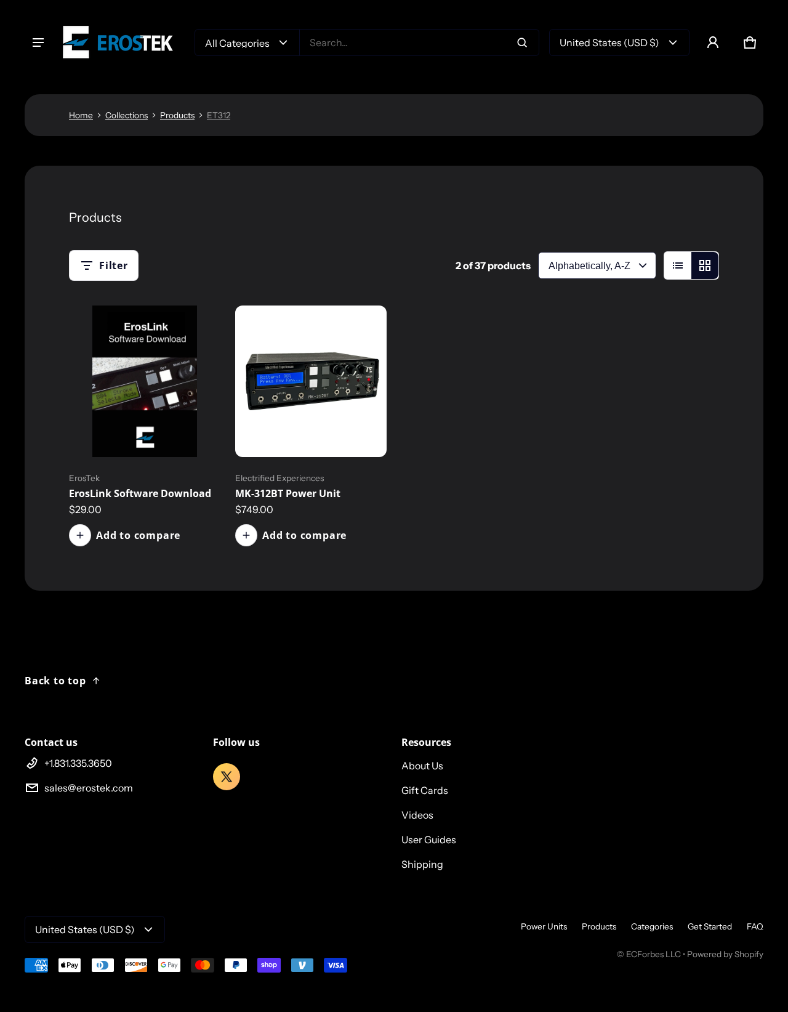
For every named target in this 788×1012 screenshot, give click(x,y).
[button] (749, 42)
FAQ (755, 926)
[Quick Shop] (170, 431)
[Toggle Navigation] (38, 42)
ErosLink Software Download (140, 493)
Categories (652, 926)
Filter (113, 265)
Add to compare (138, 535)
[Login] (712, 42)
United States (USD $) (609, 42)
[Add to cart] (194, 431)
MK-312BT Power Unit (287, 493)
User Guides (428, 839)
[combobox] (419, 42)
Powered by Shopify (725, 954)
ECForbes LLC (653, 954)
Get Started (710, 926)
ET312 (218, 115)
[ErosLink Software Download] (144, 381)
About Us (422, 765)
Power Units (544, 926)
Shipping (422, 864)
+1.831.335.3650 (78, 763)
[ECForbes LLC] (123, 42)
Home (81, 115)
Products (177, 115)
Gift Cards (424, 790)
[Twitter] (226, 776)
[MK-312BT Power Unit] (311, 381)
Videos (417, 815)
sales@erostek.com (88, 788)
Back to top (55, 680)
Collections (126, 115)
